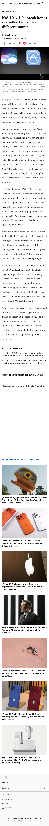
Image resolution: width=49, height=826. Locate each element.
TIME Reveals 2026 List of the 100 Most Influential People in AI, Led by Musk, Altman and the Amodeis (24, 630)
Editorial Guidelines (35, 386)
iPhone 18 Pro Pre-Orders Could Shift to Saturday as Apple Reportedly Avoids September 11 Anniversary (24, 716)
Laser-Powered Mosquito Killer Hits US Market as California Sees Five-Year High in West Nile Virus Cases (23, 673)
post (13, 325)
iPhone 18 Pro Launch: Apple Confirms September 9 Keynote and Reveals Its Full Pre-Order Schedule (23, 586)
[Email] (29, 43)
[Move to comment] (35, 43)
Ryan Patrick (10, 35)
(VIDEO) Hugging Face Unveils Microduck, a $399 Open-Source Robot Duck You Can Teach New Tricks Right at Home (24, 500)
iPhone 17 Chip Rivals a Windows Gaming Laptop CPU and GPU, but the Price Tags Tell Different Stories (22, 543)
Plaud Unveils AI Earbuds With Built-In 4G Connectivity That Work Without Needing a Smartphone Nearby (21, 760)
